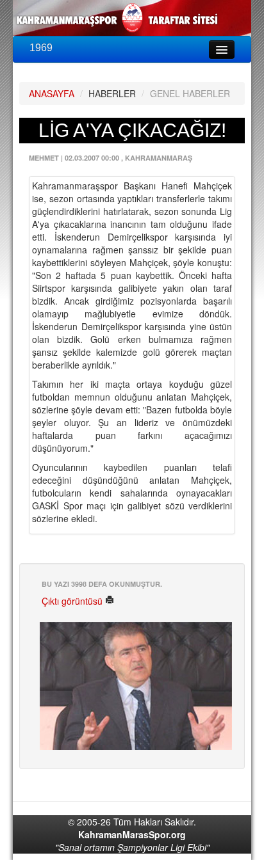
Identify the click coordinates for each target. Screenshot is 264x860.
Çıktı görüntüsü (73, 600)
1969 (41, 47)
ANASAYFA (51, 93)
